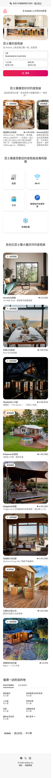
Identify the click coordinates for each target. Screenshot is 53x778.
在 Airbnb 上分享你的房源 (34, 11)
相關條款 (28, 765)
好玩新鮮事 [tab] (22, 685)
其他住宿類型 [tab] (8, 685)
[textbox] (14, 65)
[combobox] (25, 56)
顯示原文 (38, 3)
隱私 (21, 765)
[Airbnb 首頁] (5, 11)
